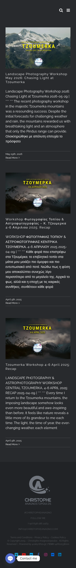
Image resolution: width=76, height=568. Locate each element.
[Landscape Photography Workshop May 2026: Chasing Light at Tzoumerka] (38, 47)
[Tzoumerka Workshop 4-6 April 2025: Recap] (38, 338)
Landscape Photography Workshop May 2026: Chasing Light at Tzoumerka (36, 78)
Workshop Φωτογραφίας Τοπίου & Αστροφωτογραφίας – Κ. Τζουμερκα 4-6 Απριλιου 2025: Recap (36, 223)
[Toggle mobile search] (61, 10)
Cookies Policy (58, 537)
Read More (12, 157)
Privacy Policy (41, 537)
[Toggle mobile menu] (68, 10)
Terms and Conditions (21, 537)
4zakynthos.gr (39, 544)
